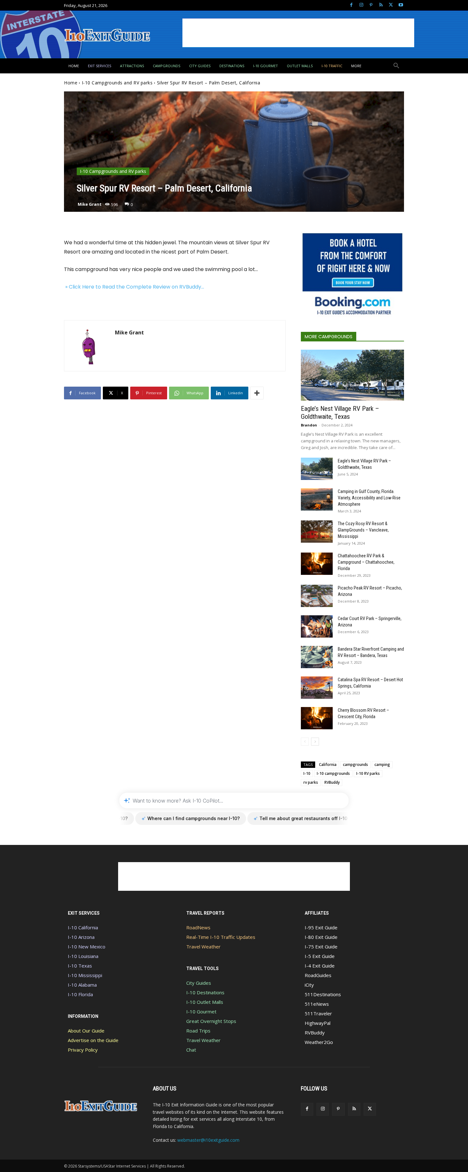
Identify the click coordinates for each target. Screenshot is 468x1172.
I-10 (306, 773)
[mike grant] (89, 345)
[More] (257, 393)
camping (382, 764)
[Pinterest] (371, 5)
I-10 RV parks (368, 773)
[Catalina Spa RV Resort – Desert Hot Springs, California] (317, 687)
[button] (396, 66)
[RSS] (381, 5)
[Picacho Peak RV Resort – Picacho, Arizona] (317, 596)
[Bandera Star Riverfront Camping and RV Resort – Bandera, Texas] (317, 657)
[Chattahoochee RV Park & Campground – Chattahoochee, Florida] (317, 564)
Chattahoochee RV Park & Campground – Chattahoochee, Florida (366, 562)
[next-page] (315, 742)
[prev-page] (305, 742)
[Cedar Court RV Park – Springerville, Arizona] (317, 626)
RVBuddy (332, 782)
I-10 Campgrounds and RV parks (117, 83)
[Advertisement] (298, 32)
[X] (390, 5)
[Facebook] (351, 5)
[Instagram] (361, 5)
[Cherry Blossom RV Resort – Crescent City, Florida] (317, 718)
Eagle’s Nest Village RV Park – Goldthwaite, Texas (340, 412)
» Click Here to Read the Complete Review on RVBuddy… (134, 286)
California (328, 764)
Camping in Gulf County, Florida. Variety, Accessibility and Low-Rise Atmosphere (369, 498)
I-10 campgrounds (333, 773)
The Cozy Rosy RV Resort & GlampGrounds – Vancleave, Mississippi (363, 530)
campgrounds (355, 764)
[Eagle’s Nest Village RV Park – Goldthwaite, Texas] (352, 375)
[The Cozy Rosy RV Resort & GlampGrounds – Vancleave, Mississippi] (317, 531)
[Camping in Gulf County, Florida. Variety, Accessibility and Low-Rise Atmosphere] (317, 499)
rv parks (310, 782)
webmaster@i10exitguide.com (208, 1140)
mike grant (90, 204)
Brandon (309, 425)
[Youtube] (400, 5)
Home (70, 83)
